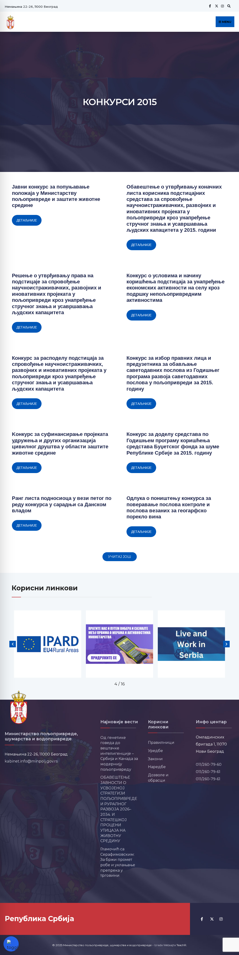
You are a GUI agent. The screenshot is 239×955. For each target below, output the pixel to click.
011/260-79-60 (208, 764)
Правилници (161, 742)
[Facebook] (209, 6)
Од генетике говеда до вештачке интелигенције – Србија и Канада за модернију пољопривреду (119, 753)
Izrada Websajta (165, 945)
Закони (155, 758)
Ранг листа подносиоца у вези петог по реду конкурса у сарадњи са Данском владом (61, 504)
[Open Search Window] (228, 6)
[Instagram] (221, 6)
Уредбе (155, 750)
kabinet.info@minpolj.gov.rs (31, 761)
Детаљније (27, 220)
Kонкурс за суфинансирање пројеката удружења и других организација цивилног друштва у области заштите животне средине (60, 443)
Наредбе (157, 766)
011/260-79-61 (208, 771)
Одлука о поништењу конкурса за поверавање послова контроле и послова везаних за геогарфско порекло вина (169, 507)
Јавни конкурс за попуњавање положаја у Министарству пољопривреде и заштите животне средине (56, 196)
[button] (119, 556)
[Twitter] (215, 6)
